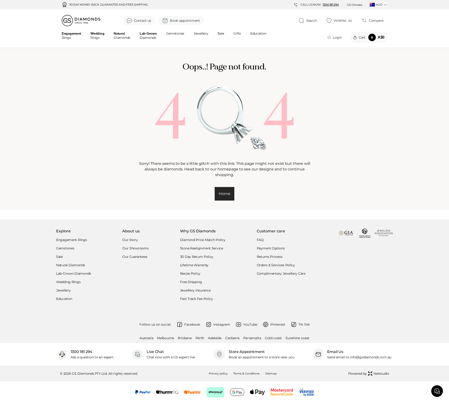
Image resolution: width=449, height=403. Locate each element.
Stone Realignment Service (201, 248)
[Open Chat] (437, 391)
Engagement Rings (71, 240)
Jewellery (201, 34)
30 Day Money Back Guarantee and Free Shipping (108, 4)
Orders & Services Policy (276, 265)
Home (224, 193)
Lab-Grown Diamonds (73, 273)
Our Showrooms (135, 248)
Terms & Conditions (246, 373)
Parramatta (252, 338)
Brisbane (185, 338)
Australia (146, 338)
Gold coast (273, 338)
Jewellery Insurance (195, 290)
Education (258, 34)
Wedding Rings (68, 282)
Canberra (232, 338)
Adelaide (214, 338)
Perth (200, 338)
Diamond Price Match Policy (202, 240)
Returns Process (269, 257)
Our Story (130, 240)
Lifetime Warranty (194, 265)
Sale (59, 257)
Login (337, 37)
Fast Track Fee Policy (196, 299)
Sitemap (270, 373)
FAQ (260, 240)
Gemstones (175, 34)
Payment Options (271, 248)
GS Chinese (354, 5)
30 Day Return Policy (196, 257)
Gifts (237, 34)
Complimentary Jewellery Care (281, 273)
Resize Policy (190, 273)
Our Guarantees (134, 257)
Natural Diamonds (70, 265)
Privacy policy (218, 373)
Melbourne (165, 338)
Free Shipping (191, 282)
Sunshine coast (297, 338)
